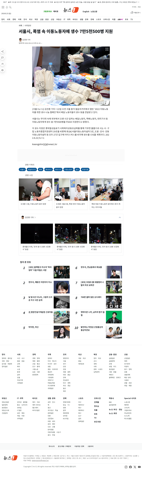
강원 (64, 369)
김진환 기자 (26, 40)
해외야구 (81, 405)
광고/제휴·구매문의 (64, 446)
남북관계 (96, 372)
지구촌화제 (51, 386)
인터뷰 (65, 416)
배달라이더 (32, 169)
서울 (64, 361)
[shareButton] (2, 51)
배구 (79, 413)
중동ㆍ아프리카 (53, 369)
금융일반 (112, 358)
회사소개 (51, 446)
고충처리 (90, 446)
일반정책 (5, 405)
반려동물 (50, 430)
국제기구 (50, 380)
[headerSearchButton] (10, 7)
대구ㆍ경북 (66, 383)
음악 (64, 410)
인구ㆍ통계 (36, 367)
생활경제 (127, 375)
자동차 (126, 367)
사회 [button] (20, 25)
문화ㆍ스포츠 (98, 369)
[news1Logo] (10, 458)
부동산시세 (5, 410)
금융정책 (112, 361)
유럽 (49, 367)
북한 (95, 354)
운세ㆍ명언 (51, 424)
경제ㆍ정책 (36, 358)
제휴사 (111, 398)
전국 (64, 354)
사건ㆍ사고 (20, 358)
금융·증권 (113, 354)
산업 (126, 354)
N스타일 (65, 419)
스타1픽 (126, 408)
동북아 (50, 358)
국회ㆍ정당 (5, 361)
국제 (49, 354)
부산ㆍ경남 (66, 386)
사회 (18, 354)
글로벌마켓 (112, 405)
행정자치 (66, 358)
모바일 (19, 408)
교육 (18, 364)
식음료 (126, 380)
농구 (79, 416)
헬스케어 (35, 408)
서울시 (22, 169)
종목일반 (81, 421)
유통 (125, 372)
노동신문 (94, 11)
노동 (18, 369)
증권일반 (112, 369)
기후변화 (50, 378)
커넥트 (134, 7)
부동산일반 (5, 402)
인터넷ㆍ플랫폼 (22, 402)
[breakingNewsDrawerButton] (7, 7)
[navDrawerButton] (3, 7)
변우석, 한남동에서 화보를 (91, 267)
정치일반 (5, 367)
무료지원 (85, 169)
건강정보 (50, 419)
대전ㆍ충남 (66, 375)
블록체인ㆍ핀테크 (115, 378)
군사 (95, 361)
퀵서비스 (48, 169)
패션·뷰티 (127, 378)
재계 (125, 361)
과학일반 (20, 419)
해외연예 (66, 413)
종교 (49, 408)
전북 (64, 378)
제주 (64, 391)
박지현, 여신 (33, 327)
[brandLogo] (71, 10)
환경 (18, 372)
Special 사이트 (130, 398)
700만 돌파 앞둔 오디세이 (91, 297)
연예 (64, 398)
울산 (64, 388)
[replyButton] (2, 57)
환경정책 (35, 375)
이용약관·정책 (79, 446)
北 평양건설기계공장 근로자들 (41, 312)
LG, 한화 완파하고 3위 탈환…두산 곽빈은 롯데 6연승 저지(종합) (112, 2)
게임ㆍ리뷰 (20, 416)
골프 (79, 419)
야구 (79, 402)
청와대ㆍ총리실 (7, 358)
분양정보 (5, 408)
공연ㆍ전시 (51, 402)
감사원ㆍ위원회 (7, 364)
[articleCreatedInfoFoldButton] (41, 43)
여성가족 (20, 380)
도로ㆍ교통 (51, 427)
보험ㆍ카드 (112, 367)
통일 (79, 361)
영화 (64, 408)
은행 (110, 364)
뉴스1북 (126, 416)
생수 (77, 169)
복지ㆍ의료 (36, 402)
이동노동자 (68, 169)
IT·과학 (20, 398)
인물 (18, 378)
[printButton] (2, 70)
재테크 (111, 375)
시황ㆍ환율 (112, 372)
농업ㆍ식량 (36, 372)
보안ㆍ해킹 (20, 413)
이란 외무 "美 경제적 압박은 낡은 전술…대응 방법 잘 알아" (67, 2)
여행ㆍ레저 (51, 421)
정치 (3, 354)
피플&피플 (51, 383)
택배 (40, 169)
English (86, 11)
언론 (49, 416)
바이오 (34, 398)
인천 (64, 367)
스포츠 (80, 398)
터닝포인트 (127, 413)
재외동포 (81, 364)
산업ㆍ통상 (36, 364)
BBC (110, 402)
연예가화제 (66, 402)
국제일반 (50, 388)
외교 (80, 354)
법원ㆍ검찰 (20, 361)
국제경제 (50, 375)
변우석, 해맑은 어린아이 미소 (40, 282)
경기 (64, 364)
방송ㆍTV (66, 405)
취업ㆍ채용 (128, 386)
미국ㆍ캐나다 (52, 361)
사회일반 (20, 383)
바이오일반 (36, 410)
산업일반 (127, 358)
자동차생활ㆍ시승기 (54, 432)
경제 (34, 354)
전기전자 (127, 364)
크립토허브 (47, 11)
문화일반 (50, 413)
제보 (139, 7)
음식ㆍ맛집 (51, 435)
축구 (79, 408)
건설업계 (5, 413)
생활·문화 (51, 398)
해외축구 (81, 410)
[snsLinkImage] (126, 467)
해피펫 (55, 11)
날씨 (18, 375)
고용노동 (35, 369)
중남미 (50, 372)
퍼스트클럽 (127, 419)
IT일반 (19, 410)
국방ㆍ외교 (82, 358)
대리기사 (58, 169)
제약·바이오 (36, 405)
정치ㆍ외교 (97, 358)
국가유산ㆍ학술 (53, 410)
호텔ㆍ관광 (128, 383)
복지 (18, 367)
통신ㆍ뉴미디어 (22, 405)
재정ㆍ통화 (36, 361)
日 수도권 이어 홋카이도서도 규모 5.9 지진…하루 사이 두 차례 (22, 2)
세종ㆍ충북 (66, 372)
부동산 (4, 398)
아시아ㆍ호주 (52, 364)
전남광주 (66, 380)
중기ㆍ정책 (128, 369)
